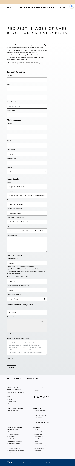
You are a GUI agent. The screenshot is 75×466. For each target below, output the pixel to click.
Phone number (11, 110)
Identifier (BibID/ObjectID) (14, 208)
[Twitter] (44, 396)
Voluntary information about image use (18, 338)
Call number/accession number (16, 217)
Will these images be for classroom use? (18, 285)
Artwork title (11, 191)
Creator (9, 182)
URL (8, 226)
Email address (11, 101)
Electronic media (12, 258)
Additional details (12, 235)
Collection (10, 200)
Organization (11, 93)
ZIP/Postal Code (11, 158)
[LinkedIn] (41, 396)
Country (9, 167)
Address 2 (10, 132)
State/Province (11, 149)
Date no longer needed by (14, 294)
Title (8, 84)
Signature (10, 316)
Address (9, 123)
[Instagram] (38, 396)
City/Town (10, 141)
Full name (10, 75)
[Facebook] (34, 396)
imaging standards (38, 271)
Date (8, 308)
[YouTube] (47, 396)
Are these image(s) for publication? (17, 277)
